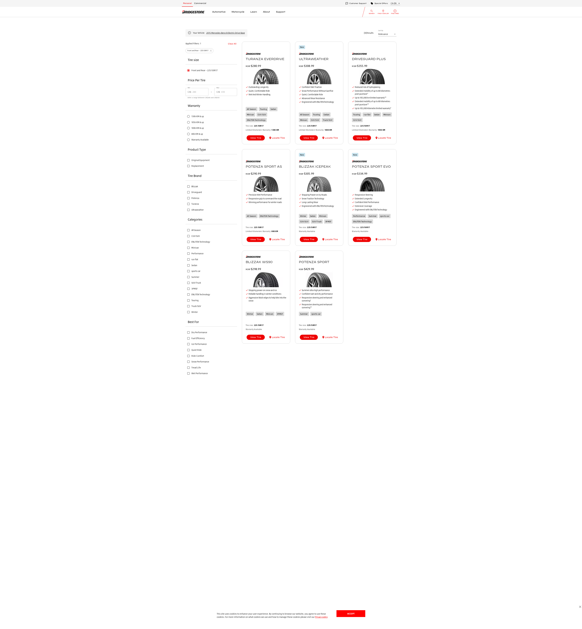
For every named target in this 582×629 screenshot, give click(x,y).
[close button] (580, 607)
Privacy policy (321, 617)
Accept (351, 613)
